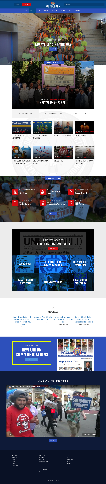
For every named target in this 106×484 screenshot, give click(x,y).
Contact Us (14, 457)
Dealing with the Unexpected (18, 136)
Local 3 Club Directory (80, 281)
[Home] (53, 4)
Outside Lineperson (25, 204)
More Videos (53, 441)
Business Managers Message (57, 99)
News (39, 11)
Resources (54, 11)
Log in (18, 4)
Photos (13, 461)
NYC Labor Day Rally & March (54, 192)
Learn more (53, 49)
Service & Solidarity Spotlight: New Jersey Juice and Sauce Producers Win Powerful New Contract (22, 320)
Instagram (41, 459)
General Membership (81, 193)
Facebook (41, 457)
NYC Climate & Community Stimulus (42, 136)
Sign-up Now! (31, 360)
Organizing (78, 11)
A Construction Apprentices (56, 204)
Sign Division (23, 193)
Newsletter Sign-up (43, 461)
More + (59, 62)
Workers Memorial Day (62, 135)
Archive (68, 461)
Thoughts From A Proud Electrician (84, 161)
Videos (13, 463)
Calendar (63, 11)
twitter (101, 21)
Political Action (15, 465)
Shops (70, 11)
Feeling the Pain (80, 135)
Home (26, 11)
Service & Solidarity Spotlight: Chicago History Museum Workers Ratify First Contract (84, 319)
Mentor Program (53, 281)
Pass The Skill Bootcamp (25, 281)
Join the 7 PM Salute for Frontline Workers (21, 161)
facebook (101, 19)
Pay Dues (26, 4)
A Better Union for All (53, 102)
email (101, 23)
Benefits (46, 11)
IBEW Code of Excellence (80, 263)
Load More (53, 174)
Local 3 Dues (26, 263)
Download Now (53, 248)
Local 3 (32, 11)
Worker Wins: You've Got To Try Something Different (43, 318)
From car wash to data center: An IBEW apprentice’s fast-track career (63, 319)
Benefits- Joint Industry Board (53, 263)
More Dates (53, 213)
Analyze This (58, 160)
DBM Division (79, 204)
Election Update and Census (40, 161)
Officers (13, 459)
